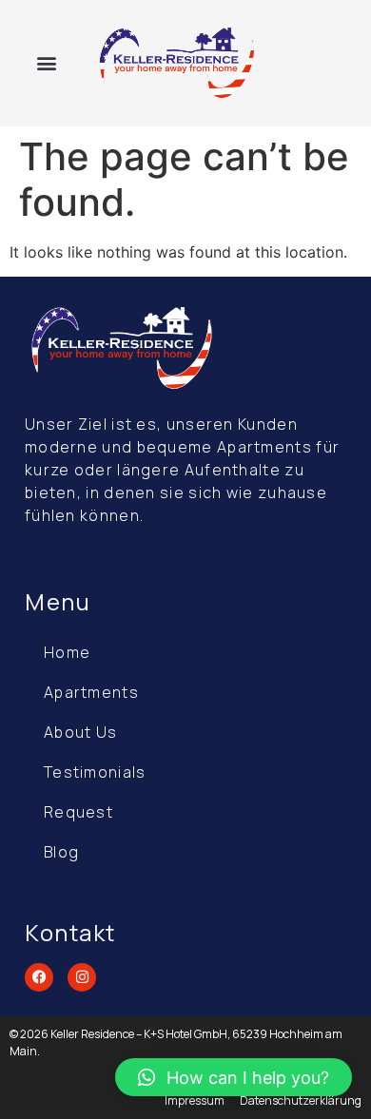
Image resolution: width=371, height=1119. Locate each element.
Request (78, 811)
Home (67, 652)
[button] (46, 63)
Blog (61, 851)
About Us (80, 732)
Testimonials (95, 772)
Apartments (91, 692)
